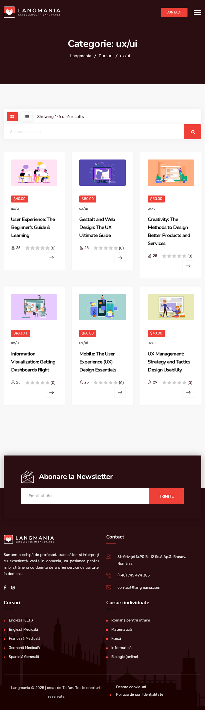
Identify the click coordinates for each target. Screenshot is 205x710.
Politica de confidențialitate (139, 694)
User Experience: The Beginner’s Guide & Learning (33, 227)
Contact (174, 12)
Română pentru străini (130, 620)
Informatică (121, 648)
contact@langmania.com (139, 587)
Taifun (67, 688)
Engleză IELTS (21, 620)
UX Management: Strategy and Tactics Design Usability (169, 361)
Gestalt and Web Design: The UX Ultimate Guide (97, 227)
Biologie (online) (124, 656)
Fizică (116, 638)
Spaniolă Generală (24, 656)
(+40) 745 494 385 (134, 575)
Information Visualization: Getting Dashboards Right (33, 361)
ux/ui (15, 208)
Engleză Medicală (23, 629)
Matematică (121, 629)
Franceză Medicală (24, 638)
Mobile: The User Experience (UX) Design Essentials (97, 361)
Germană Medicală (24, 648)
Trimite (166, 496)
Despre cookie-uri (131, 687)
